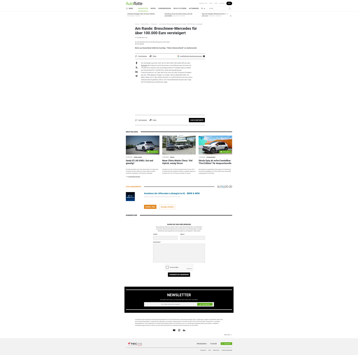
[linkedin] (184, 330)
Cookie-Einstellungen (227, 350)
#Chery (172, 157)
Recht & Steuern (179, 8)
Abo (229, 3)
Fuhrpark (154, 24)
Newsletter (203, 3)
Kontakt (213, 344)
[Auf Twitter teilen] (137, 67)
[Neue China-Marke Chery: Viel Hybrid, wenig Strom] (179, 145)
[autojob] (224, 186)
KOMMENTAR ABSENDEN (179, 275)
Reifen (153, 8)
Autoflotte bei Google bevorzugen (191, 56)
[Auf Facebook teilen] (136, 63)
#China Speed (138, 157)
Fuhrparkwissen (164, 8)
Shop (210, 3)
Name (182, 234)
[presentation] (230, 16)
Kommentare (142, 56)
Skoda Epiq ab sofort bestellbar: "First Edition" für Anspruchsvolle (215, 162)
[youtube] (174, 330)
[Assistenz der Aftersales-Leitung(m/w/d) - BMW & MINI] (130, 196)
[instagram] (179, 330)
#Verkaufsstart (211, 157)
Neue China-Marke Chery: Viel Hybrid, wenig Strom (177, 162)
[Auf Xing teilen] (136, 76)
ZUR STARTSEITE (196, 120)
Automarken (194, 8)
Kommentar (156, 242)
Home (137, 24)
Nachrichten (143, 8)
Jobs (215, 3)
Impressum (203, 350)
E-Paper (221, 3)
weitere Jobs (150, 207)
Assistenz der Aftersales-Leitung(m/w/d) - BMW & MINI (172, 193)
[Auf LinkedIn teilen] (136, 71)
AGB (209, 350)
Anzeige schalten (167, 207)
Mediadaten (202, 344)
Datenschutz (216, 350)
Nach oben (227, 334)
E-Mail (155, 234)
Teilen (154, 56)
